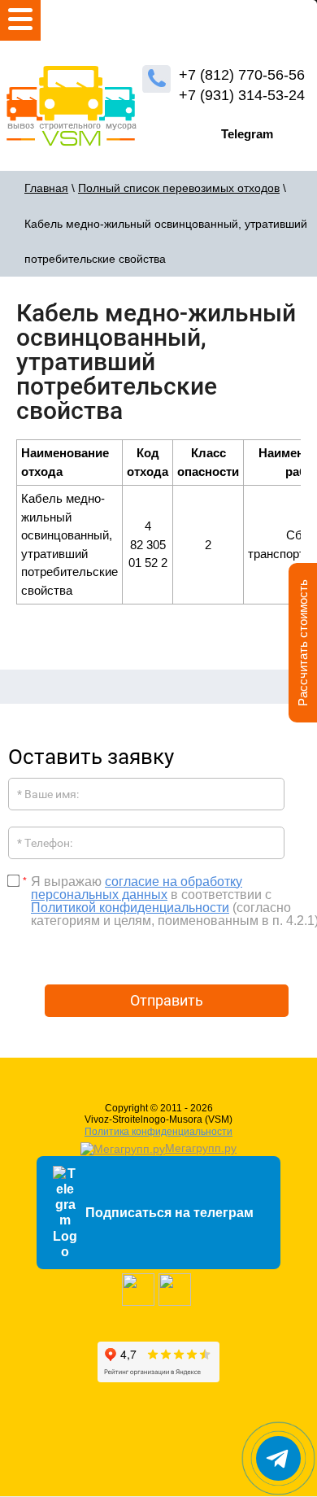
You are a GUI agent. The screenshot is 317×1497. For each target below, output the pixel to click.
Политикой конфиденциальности (130, 907)
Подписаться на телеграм (169, 1213)
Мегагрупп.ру (201, 1147)
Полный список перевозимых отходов (179, 187)
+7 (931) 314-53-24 (242, 95)
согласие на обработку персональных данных (136, 888)
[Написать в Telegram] (278, 1458)
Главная (46, 187)
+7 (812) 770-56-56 (242, 75)
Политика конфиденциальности (158, 1131)
